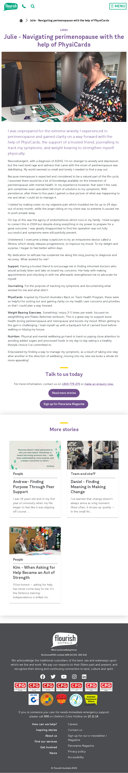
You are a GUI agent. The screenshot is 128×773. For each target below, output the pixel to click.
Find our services (46, 741)
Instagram (75, 676)
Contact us (75, 730)
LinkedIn (85, 676)
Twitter (54, 676)
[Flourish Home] (64, 639)
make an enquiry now (98, 384)
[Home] (21, 21)
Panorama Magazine (81, 745)
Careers (73, 724)
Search (31, 6)
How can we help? (44, 724)
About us (51, 735)
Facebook (43, 676)
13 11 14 (93, 716)
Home (10, 7)
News (53, 753)
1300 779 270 (24, 6)
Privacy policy (77, 751)
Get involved (48, 747)
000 (46, 716)
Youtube (64, 676)
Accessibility (76, 757)
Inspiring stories (46, 730)
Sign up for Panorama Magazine (64, 404)
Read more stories (64, 393)
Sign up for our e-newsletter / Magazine (87, 738)
